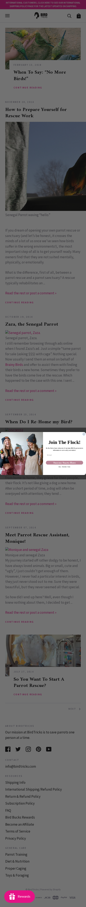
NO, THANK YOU (64, 467)
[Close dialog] (84, 434)
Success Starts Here (64, 462)
